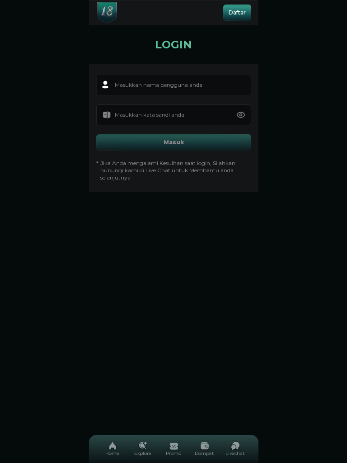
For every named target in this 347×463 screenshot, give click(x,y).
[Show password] (240, 115)
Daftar (237, 12)
